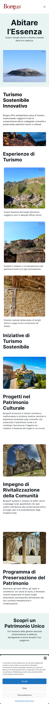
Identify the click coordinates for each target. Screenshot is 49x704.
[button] (45, 658)
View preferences (24, 695)
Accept (24, 681)
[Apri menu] (44, 6)
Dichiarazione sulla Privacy (24, 701)
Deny (24, 688)
